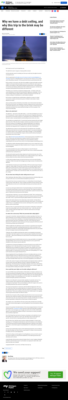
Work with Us (26, 387)
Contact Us (25, 385)
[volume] (5, 7)
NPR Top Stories (8, 348)
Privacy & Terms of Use (56, 385)
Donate (64, 2)
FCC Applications (54, 387)
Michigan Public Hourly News (42, 385)
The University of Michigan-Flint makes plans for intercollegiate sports (57, 27)
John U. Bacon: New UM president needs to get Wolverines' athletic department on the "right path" (58, 43)
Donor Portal (57, 2)
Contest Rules (40, 387)
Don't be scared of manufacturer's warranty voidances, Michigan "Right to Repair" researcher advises (57, 49)
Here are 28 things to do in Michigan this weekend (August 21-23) (58, 32)
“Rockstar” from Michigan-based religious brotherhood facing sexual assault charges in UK (57, 37)
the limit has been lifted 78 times (18, 136)
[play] (2, 7)
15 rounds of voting (18, 308)
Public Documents (27, 390)
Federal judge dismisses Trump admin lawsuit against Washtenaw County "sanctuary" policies (57, 22)
